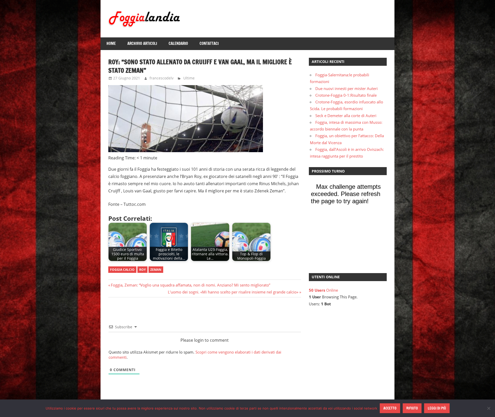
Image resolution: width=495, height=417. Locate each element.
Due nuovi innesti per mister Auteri (346, 88)
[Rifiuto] (488, 408)
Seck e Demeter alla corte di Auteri (345, 115)
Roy (142, 269)
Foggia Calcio (122, 269)
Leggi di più (437, 408)
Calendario (178, 43)
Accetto (390, 408)
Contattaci (209, 43)
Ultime (189, 78)
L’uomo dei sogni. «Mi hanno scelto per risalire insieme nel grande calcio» (233, 292)
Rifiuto (412, 408)
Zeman (155, 269)
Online (323, 290)
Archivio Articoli (142, 43)
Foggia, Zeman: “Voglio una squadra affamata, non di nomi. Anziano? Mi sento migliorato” (190, 285)
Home (111, 43)
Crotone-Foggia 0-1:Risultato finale (346, 95)
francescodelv (162, 78)
